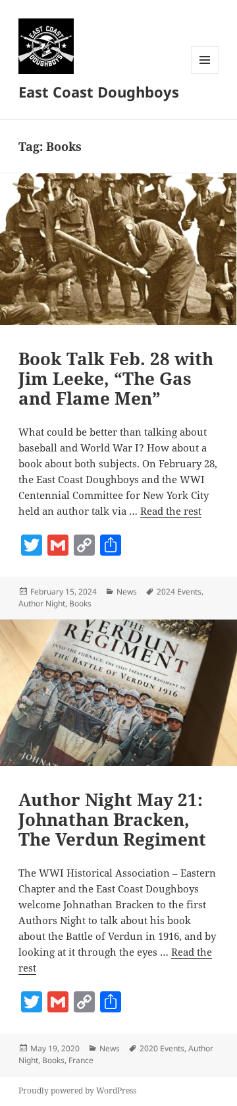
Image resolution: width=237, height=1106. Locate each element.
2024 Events (179, 591)
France (80, 1060)
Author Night (41, 603)
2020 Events (162, 1048)
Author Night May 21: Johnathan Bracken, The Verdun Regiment (112, 819)
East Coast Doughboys (98, 92)
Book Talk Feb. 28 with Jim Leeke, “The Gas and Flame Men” (115, 378)
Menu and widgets (205, 73)
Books (80, 603)
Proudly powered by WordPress (77, 1090)
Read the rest (170, 510)
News (127, 591)
